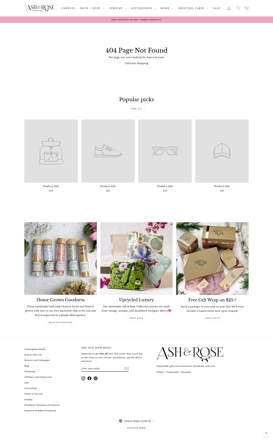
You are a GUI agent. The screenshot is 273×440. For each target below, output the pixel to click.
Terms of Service (33, 393)
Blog (26, 365)
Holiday (28, 399)
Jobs (26, 382)
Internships (30, 388)
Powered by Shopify (136, 428)
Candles (68, 8)
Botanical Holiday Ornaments (40, 410)
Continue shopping (137, 63)
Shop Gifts (212, 318)
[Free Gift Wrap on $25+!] (212, 258)
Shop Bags (137, 318)
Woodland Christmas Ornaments (42, 405)
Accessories (142, 8)
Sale (217, 8)
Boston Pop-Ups (33, 354)
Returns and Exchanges (37, 360)
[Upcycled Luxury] (136, 258)
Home (166, 8)
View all (136, 109)
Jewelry (116, 8)
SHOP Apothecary (61, 322)
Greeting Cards (192, 8)
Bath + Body (91, 8)
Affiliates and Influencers (38, 377)
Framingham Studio (35, 349)
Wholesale (30, 371)
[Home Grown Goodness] (60, 258)
